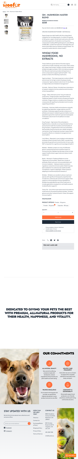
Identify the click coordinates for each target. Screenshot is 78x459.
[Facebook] (51, 240)
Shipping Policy (37, 428)
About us (35, 417)
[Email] (48, 240)
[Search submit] (68, 5)
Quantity (44, 209)
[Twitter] (54, 240)
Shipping (44, 20)
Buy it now (58, 222)
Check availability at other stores (53, 230)
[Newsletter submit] (29, 423)
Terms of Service (38, 434)
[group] (6, 16)
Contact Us (36, 420)
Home (4, 11)
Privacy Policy (37, 431)
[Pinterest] (58, 240)
